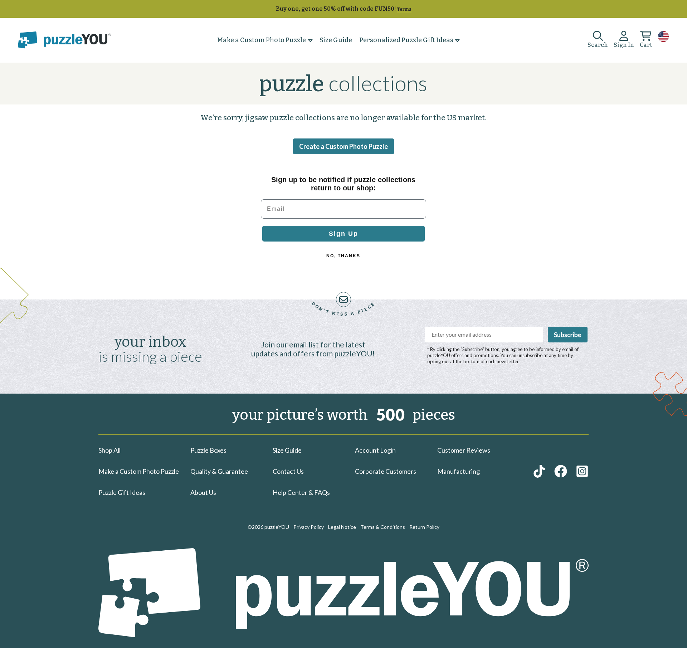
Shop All (109, 450)
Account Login (375, 450)
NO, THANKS (343, 255)
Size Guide (336, 40)
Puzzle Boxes (208, 450)
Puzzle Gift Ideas (121, 492)
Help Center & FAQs (301, 492)
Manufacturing (458, 471)
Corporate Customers (385, 471)
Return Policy (424, 527)
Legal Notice (342, 527)
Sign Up (343, 233)
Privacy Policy (308, 527)
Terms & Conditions (382, 527)
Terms (404, 9)
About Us (203, 492)
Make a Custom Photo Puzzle (261, 40)
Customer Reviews (463, 450)
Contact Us (288, 471)
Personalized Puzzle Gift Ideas (406, 40)
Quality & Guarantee (219, 471)
